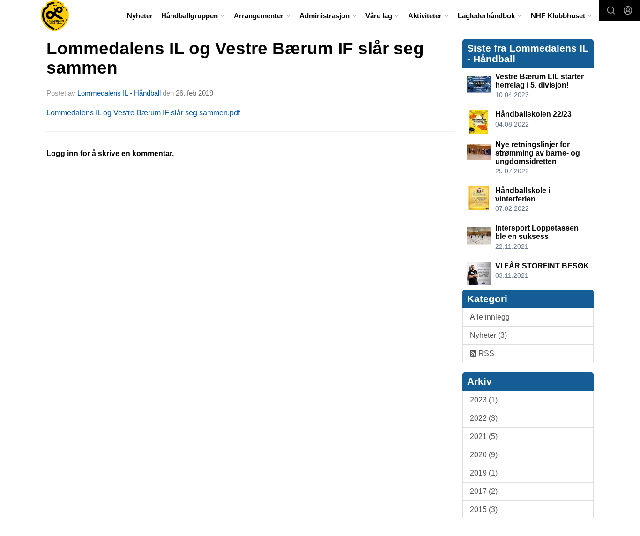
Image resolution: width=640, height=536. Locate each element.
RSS (485, 353)
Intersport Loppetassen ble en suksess (537, 232)
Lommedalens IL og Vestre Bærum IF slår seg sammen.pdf (143, 113)
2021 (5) (484, 436)
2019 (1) (484, 473)
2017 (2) (484, 491)
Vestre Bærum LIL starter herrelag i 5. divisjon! (539, 81)
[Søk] (611, 10)
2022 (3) (484, 418)
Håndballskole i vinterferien (522, 194)
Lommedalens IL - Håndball (119, 93)
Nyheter (140, 16)
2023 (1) (484, 400)
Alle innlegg (490, 317)
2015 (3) (484, 510)
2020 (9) (484, 455)
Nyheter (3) (488, 335)
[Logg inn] (627, 10)
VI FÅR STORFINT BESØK (542, 266)
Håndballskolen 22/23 (533, 114)
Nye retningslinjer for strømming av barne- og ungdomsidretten (537, 153)
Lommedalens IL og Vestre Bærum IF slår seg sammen (235, 58)
